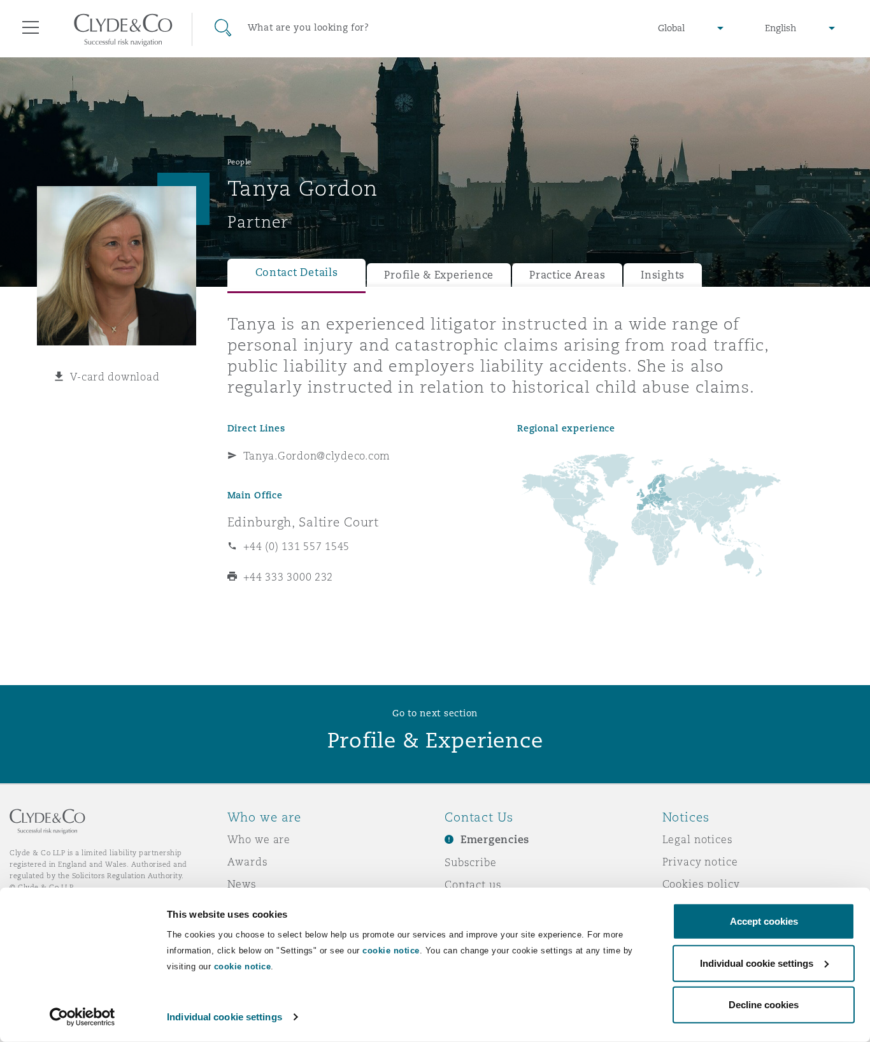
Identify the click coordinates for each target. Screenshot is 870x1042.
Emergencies (494, 839)
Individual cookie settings (224, 1016)
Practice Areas (567, 275)
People (239, 161)
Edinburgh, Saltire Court (303, 522)
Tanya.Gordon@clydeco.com (317, 455)
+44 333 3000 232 (288, 576)
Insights (663, 275)
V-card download (114, 376)
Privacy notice (700, 861)
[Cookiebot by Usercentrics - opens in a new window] (82, 1017)
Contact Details (296, 272)
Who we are (259, 839)
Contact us (473, 884)
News (242, 884)
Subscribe (471, 862)
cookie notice (391, 950)
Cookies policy (701, 884)
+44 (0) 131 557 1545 (296, 546)
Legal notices (697, 839)
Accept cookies (764, 921)
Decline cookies (764, 1004)
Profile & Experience (439, 275)
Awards (247, 861)
